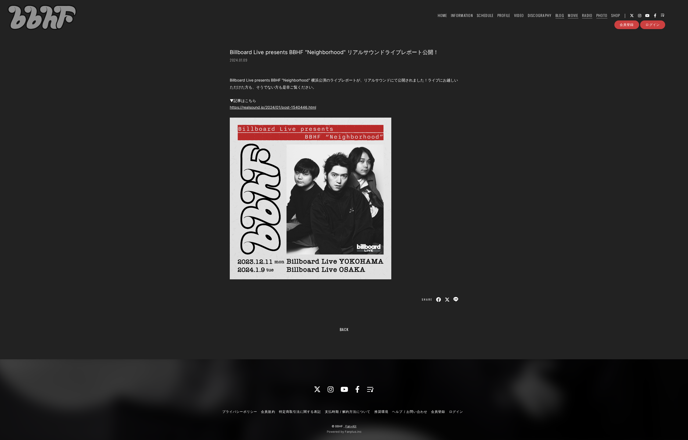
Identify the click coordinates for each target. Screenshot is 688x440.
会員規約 (268, 412)
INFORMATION (462, 15)
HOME (442, 15)
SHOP (615, 15)
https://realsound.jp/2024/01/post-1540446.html (273, 107)
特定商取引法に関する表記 (300, 412)
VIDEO (519, 15)
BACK (344, 329)
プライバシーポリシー (239, 412)
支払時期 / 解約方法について (348, 412)
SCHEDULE (485, 15)
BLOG (560, 15)
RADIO (587, 15)
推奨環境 (381, 412)
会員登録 (627, 25)
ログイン (653, 25)
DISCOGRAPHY (540, 15)
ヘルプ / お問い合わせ (409, 412)
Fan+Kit (350, 426)
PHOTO (601, 15)
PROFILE (503, 15)
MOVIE (573, 15)
